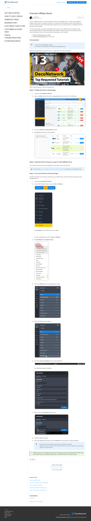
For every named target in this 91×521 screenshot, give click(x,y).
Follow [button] (80, 17)
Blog (6, 517)
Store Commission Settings (36, 485)
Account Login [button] (82, 2)
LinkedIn (34, 459)
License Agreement (81, 517)
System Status (8, 514)
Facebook (30, 459)
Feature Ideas (8, 515)
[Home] (11, 3)
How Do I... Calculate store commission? (39, 482)
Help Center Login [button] (72, 2)
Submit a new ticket (61, 2)
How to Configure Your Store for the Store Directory (52, 169)
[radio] (54, 467)
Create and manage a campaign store (38, 490)
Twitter (32, 459)
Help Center (7, 512)
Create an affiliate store (35, 480)
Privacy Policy (73, 517)
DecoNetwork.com (9, 511)
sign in (33, 501)
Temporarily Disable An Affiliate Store (38, 487)
